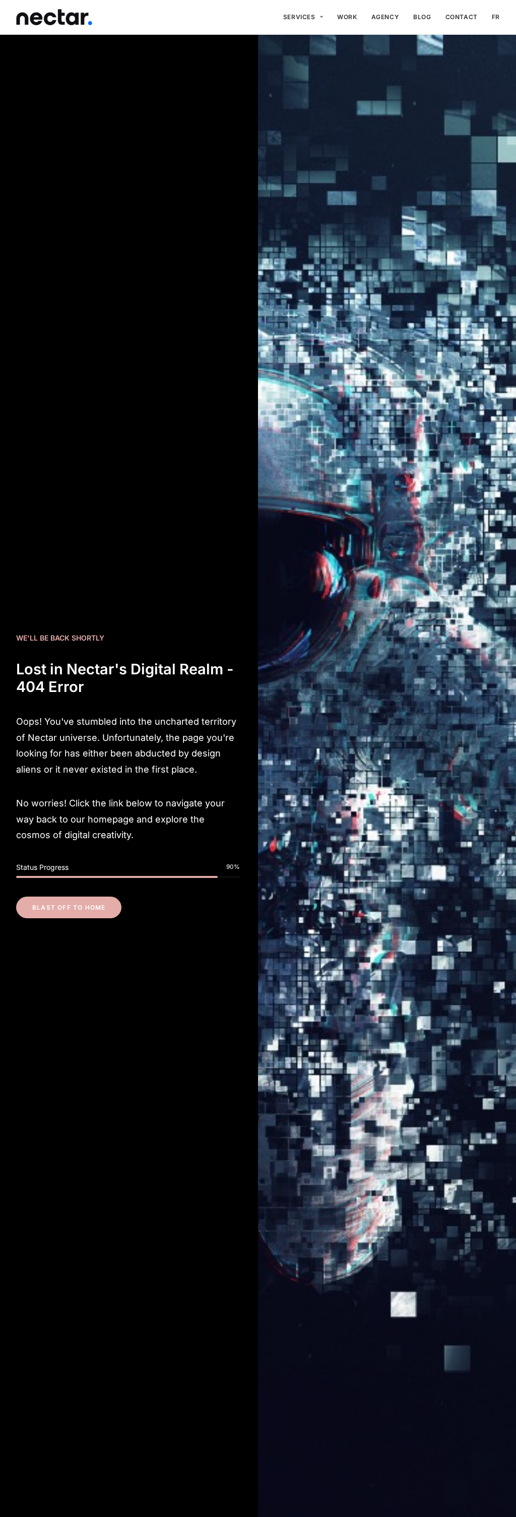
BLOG (422, 17)
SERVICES (299, 17)
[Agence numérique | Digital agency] (54, 17)
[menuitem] (303, 17)
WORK (347, 17)
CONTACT (461, 17)
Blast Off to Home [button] (68, 907)
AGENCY (385, 17)
